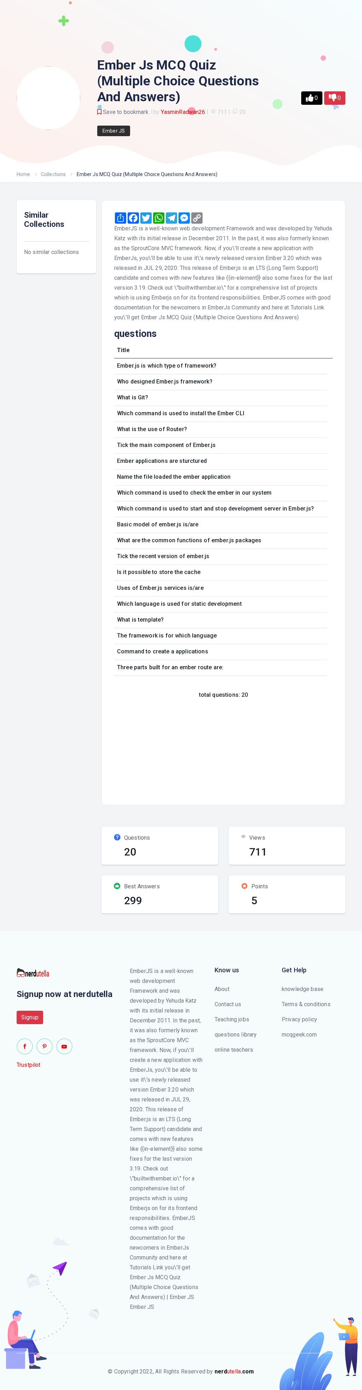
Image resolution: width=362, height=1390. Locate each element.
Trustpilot (29, 1065)
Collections (53, 174)
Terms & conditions (306, 1004)
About (222, 989)
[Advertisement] (236, 749)
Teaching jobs (232, 1019)
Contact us (228, 1004)
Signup (30, 1017)
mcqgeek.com (299, 1034)
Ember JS (114, 131)
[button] (311, 98)
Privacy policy (299, 1019)
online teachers (234, 1049)
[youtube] (64, 1046)
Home (23, 174)
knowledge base (302, 989)
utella (234, 1371)
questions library (236, 1034)
